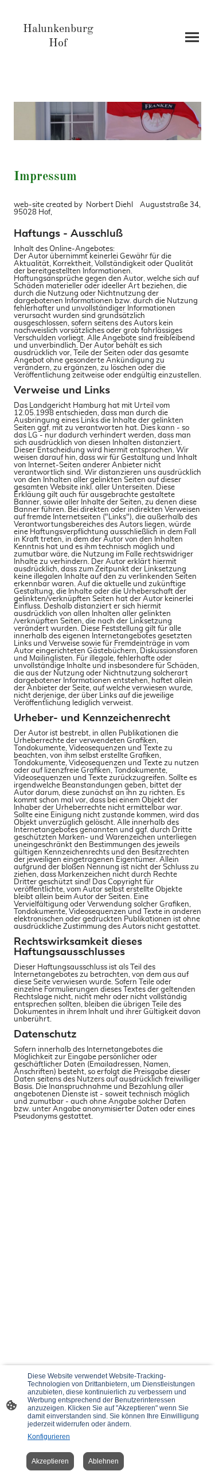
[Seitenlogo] (58, 60)
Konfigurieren (49, 1437)
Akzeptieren (50, 1461)
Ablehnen (103, 1461)
